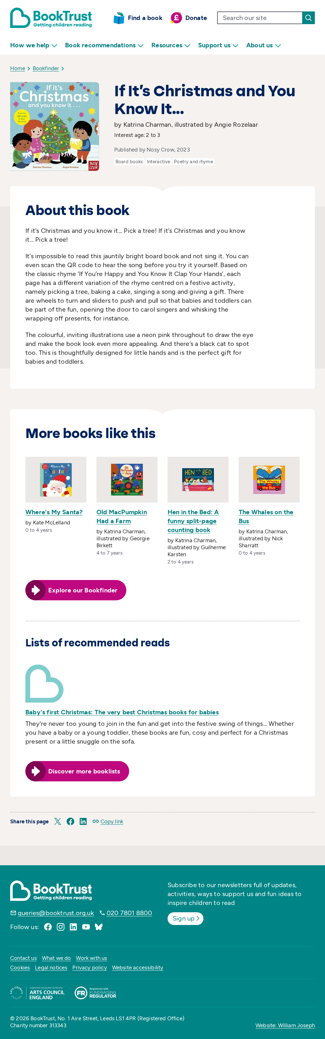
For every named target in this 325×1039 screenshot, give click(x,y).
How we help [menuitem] (29, 45)
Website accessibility (137, 967)
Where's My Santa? (54, 512)
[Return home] (51, 18)
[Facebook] (48, 927)
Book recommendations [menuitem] (100, 45)
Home (17, 68)
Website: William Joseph (285, 1025)
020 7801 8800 (129, 913)
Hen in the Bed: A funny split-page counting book (193, 521)
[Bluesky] (99, 927)
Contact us (23, 958)
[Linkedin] (73, 927)
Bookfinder (46, 68)
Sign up (184, 918)
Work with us (91, 958)
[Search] (308, 17)
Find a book (145, 18)
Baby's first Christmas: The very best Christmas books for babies (122, 712)
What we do (56, 958)
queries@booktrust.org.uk (56, 913)
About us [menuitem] (259, 45)
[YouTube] (86, 927)
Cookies (20, 967)
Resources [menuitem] (166, 45)
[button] (58, 821)
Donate (196, 18)
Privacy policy (89, 967)
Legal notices (51, 967)
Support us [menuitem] (214, 45)
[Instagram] (60, 927)
